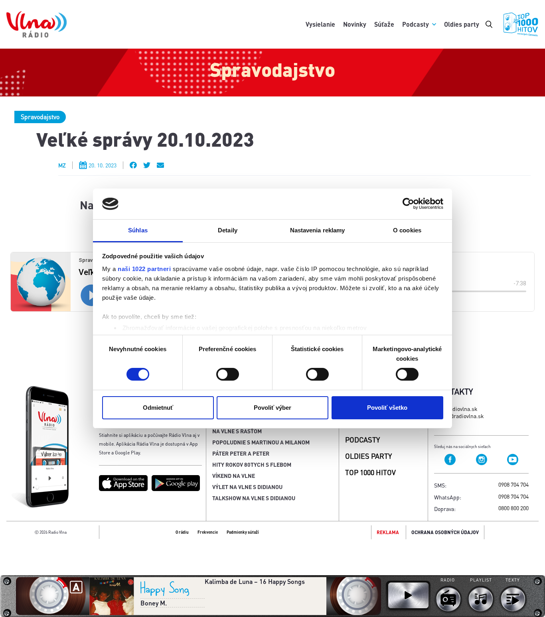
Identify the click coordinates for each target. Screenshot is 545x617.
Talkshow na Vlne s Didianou (253, 497)
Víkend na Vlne (233, 475)
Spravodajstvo (40, 116)
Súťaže (384, 24)
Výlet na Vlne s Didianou (247, 486)
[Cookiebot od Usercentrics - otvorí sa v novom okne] (408, 204)
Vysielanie (320, 24)
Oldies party (461, 24)
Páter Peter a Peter (240, 453)
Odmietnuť (158, 407)
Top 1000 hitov (370, 472)
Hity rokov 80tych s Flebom (251, 464)
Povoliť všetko (387, 407)
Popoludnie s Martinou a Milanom (261, 442)
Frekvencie (207, 532)
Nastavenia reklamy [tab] (317, 230)
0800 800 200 (513, 507)
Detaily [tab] (227, 230)
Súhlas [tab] (138, 230)
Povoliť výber (272, 407)
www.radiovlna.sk (456, 408)
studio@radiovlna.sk (459, 415)
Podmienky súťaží (243, 532)
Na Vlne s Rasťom (237, 430)
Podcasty (415, 24)
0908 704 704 (513, 484)
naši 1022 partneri (144, 268)
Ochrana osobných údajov (445, 532)
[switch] (227, 374)
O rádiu (182, 532)
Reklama (388, 532)
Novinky (354, 24)
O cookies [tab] (407, 230)
